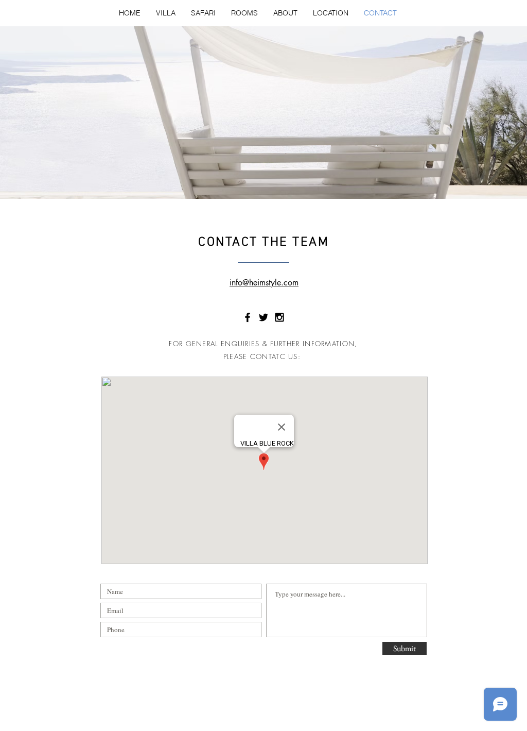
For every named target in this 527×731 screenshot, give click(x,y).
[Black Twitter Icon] (263, 317)
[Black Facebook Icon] (247, 317)
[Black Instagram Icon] (279, 317)
